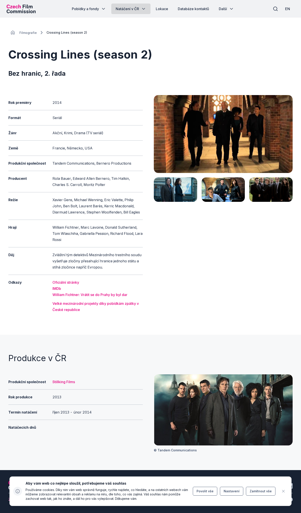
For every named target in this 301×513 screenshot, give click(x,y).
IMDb (56, 288)
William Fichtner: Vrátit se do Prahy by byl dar (89, 294)
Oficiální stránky (65, 282)
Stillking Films (63, 382)
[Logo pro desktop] (21, 8)
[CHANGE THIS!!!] (12, 32)
